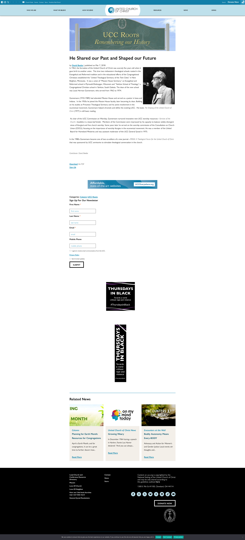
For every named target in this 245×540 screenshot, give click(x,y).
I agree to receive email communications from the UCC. (88, 251)
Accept (158, 537)
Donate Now (233, 1)
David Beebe (77, 65)
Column (83, 196)
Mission (72, 482)
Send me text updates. (78, 259)
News (107, 478)
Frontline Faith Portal (54, 2)
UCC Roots (93, 196)
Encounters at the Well (155, 430)
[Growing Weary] (123, 415)
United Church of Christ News (122, 430)
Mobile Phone (75, 239)
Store (46, 2)
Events (36, 2)
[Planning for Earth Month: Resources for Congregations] (86, 415)
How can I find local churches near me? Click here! (80, 493)
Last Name (75, 216)
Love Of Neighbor (76, 489)
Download (73, 163)
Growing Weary (116, 433)
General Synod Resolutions (79, 498)
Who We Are (31, 10)
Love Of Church (75, 486)
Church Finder (29, 2)
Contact (41, 2)
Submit (76, 264)
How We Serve (87, 10)
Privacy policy (178, 537)
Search (224, 2)
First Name (75, 204)
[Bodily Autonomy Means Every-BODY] (159, 415)
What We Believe (59, 10)
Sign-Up (72, 167)
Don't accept (167, 537)
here (158, 481)
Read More (77, 456)
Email (72, 227)
